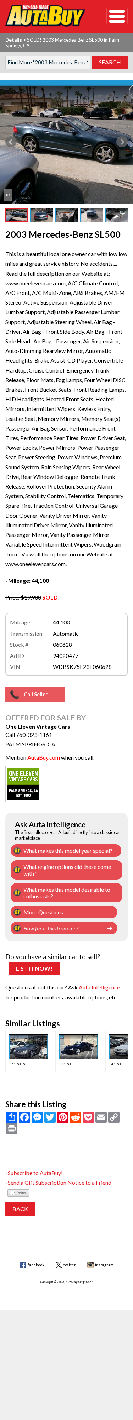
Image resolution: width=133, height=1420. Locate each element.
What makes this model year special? (67, 850)
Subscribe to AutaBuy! (35, 1173)
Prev (11, 142)
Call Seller (36, 694)
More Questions (43, 912)
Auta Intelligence (99, 987)
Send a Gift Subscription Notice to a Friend (59, 1182)
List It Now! (34, 968)
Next (122, 142)
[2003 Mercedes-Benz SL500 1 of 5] (66, 142)
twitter (69, 1264)
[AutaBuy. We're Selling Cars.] (45, 16)
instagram (104, 1264)
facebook (36, 1264)
